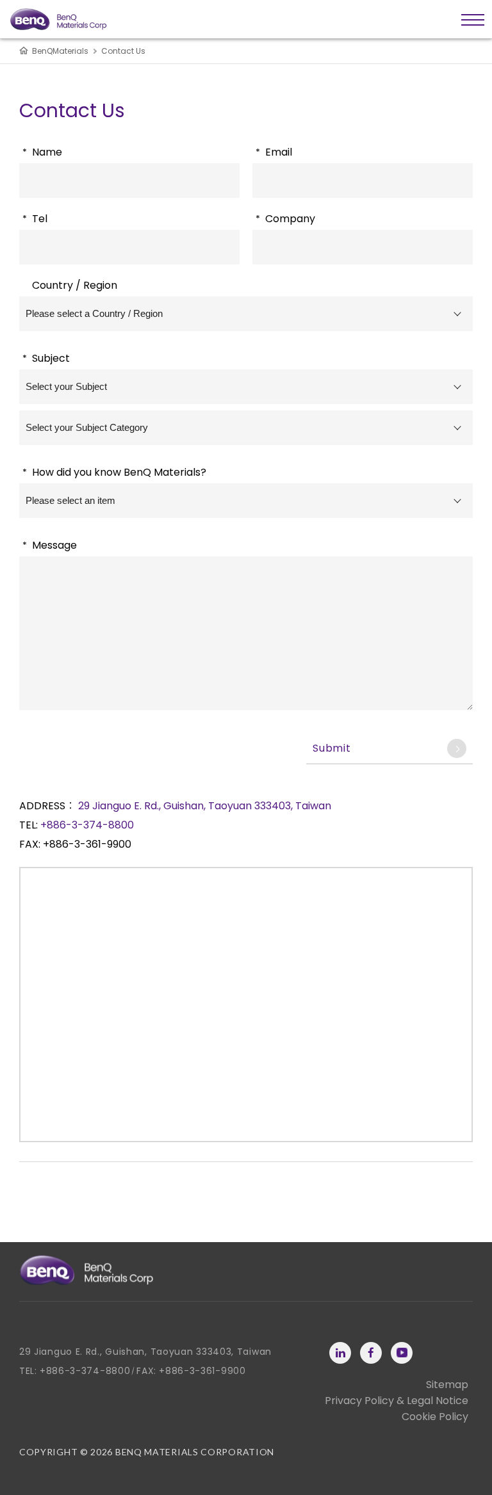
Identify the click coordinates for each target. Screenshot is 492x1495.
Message (49, 545)
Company (285, 218)
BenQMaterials (60, 50)
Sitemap (447, 1384)
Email (274, 152)
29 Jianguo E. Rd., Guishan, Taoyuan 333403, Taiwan (204, 805)
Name (42, 152)
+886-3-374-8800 (87, 825)
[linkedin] (340, 1353)
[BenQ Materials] (86, 1270)
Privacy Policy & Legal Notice (396, 1400)
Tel (34, 218)
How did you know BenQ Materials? (114, 472)
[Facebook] (371, 1353)
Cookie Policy (435, 1416)
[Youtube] (402, 1353)
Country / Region (74, 285)
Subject (46, 358)
